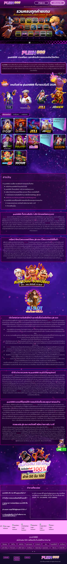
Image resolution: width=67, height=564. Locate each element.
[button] (29, 42)
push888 (33, 537)
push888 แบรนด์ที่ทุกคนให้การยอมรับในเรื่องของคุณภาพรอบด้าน (24, 200)
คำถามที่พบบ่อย (11, 206)
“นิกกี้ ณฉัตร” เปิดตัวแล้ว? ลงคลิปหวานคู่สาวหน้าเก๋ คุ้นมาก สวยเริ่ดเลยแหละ (13, 544)
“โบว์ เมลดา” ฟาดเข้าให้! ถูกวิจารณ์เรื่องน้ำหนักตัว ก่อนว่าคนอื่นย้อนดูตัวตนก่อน (13, 548)
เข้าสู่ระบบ (41, 3)
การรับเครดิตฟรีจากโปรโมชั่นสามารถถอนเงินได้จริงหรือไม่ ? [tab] (14, 515)
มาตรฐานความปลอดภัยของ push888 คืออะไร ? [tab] (15, 503)
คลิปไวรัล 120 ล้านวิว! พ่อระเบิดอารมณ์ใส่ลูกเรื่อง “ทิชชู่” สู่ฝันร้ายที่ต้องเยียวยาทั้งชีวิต (21, 544)
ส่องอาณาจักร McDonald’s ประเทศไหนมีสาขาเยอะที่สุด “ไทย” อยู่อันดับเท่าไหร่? (46, 544)
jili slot (5, 217)
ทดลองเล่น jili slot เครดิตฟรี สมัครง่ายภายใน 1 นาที (21, 203)
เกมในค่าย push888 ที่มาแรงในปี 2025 (16, 186)
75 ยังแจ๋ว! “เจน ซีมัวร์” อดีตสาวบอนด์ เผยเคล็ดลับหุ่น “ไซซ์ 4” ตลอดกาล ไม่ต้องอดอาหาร (38, 544)
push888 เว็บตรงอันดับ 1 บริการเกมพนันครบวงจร (20, 189)
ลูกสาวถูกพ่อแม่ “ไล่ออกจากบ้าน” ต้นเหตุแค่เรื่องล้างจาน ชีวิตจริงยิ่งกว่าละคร (29, 544)
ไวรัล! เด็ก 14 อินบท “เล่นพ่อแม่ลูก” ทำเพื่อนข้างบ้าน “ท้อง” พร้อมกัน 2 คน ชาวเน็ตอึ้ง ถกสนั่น (62, 548)
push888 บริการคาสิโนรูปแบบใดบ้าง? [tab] (14, 493)
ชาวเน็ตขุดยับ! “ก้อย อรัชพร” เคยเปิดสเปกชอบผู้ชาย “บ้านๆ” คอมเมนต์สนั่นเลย (29, 548)
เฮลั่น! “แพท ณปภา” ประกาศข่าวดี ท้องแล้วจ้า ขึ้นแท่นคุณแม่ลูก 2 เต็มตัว (21, 548)
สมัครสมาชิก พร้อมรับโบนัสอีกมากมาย (33, 540)
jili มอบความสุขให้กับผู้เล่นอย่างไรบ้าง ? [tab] (14, 509)
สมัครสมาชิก (57, 3)
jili (14, 375)
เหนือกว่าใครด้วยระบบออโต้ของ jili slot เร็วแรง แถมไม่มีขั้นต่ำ (22, 192)
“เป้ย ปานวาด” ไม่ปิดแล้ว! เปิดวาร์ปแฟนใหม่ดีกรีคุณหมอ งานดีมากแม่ (54, 548)
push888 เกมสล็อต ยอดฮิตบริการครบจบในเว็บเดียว (19, 184)
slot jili (57, 219)
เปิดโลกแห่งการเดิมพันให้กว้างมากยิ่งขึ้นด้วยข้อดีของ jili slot (24, 195)
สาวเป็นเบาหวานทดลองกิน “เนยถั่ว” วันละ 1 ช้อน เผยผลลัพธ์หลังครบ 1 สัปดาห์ (62, 544)
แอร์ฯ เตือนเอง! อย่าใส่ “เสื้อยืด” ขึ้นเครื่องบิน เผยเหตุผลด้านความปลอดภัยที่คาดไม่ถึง (5, 548)
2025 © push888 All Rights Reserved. (50, 561)
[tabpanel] (48, 496)
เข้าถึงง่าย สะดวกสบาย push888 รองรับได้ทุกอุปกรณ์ (21, 197)
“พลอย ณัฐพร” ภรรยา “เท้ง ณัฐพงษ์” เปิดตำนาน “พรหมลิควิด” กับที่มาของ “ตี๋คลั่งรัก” (38, 548)
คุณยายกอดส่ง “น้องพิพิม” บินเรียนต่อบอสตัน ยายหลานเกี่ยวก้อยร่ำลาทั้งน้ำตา (46, 548)
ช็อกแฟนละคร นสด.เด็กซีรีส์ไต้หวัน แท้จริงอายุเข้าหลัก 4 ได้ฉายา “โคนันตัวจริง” (4, 544)
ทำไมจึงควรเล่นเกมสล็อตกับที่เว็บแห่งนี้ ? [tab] (14, 498)
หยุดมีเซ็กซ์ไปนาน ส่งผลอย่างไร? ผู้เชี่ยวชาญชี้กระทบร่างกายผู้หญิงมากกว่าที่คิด (54, 544)
